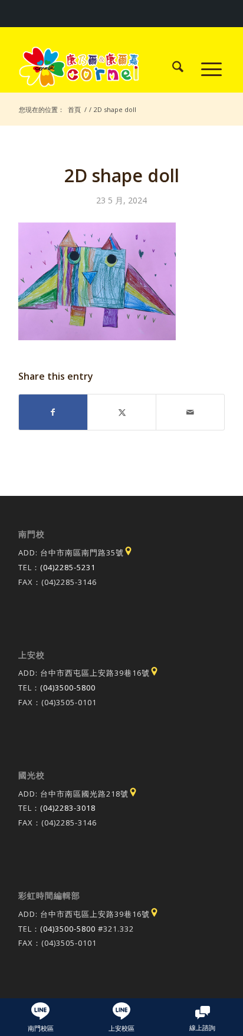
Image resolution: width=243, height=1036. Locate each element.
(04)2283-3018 (68, 808)
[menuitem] (171, 68)
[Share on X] (122, 412)
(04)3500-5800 (68, 687)
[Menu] (205, 68)
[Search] (171, 68)
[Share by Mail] (190, 412)
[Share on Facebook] (53, 412)
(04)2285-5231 (68, 567)
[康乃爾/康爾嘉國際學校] (100, 68)
